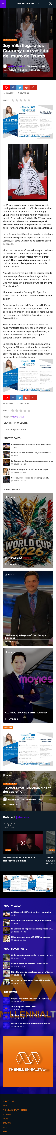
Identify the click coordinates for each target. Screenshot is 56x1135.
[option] (23, 849)
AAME (8, 850)
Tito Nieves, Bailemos (14, 861)
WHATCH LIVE (8, 1101)
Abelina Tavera (16, 66)
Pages (5, 1118)
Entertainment (9, 40)
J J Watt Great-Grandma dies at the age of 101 (27, 790)
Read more (9, 804)
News (5, 1105)
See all (8, 727)
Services (7, 1123)
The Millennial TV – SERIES (15, 1110)
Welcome (7, 1114)
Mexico (6, 1127)
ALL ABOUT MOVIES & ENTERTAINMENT (27, 713)
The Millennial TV (28, 3)
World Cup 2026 (14, 558)
